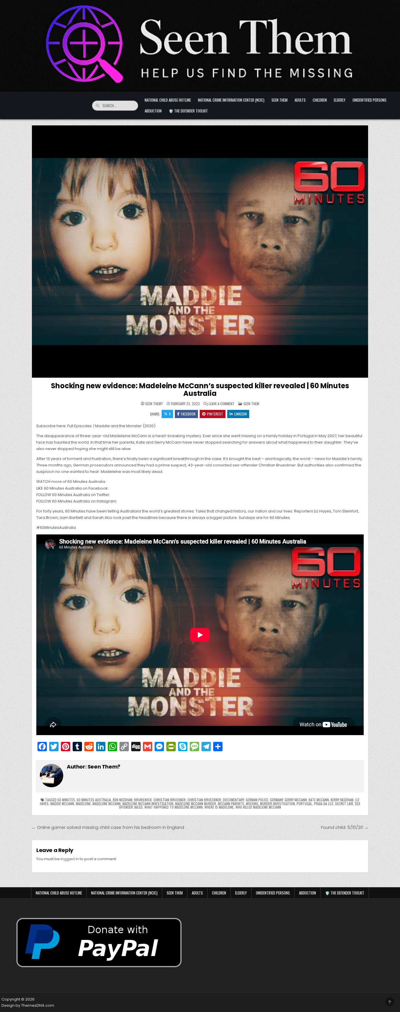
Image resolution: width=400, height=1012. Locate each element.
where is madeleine (219, 807)
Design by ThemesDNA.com (27, 1005)
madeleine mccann (107, 803)
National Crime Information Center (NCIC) (231, 100)
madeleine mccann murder (195, 803)
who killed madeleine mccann (258, 807)
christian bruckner (169, 799)
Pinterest (215, 413)
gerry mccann (296, 799)
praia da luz (323, 803)
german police (257, 799)
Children (320, 100)
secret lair (344, 803)
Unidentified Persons (370, 100)
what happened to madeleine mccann (173, 807)
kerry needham (342, 799)
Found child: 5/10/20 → (344, 827)
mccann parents (231, 803)
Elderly (340, 100)
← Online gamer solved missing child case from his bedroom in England (108, 827)
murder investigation (277, 803)
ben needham (122, 799)
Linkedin (240, 413)
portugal (304, 803)
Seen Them (279, 100)
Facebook (188, 413)
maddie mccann (62, 803)
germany (276, 799)
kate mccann (319, 799)
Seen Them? (154, 404)
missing (252, 803)
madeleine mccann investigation (147, 803)
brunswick (143, 799)
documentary (233, 799)
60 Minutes (66, 799)
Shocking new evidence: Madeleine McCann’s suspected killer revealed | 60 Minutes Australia (200, 389)
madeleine (83, 803)
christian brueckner (204, 799)
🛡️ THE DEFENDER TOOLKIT (188, 111)
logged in (70, 859)
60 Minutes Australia (94, 799)
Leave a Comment (222, 404)
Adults (300, 100)
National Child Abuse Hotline (168, 100)
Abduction (153, 111)
